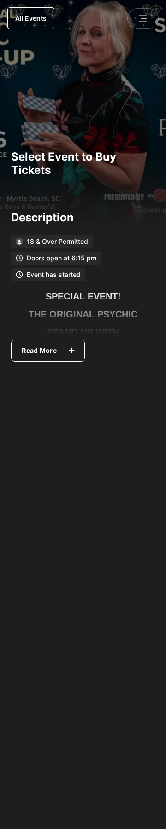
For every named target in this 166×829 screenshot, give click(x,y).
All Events (31, 18)
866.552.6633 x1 (123, 679)
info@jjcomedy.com (118, 708)
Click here (134, 737)
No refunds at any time (51, 613)
